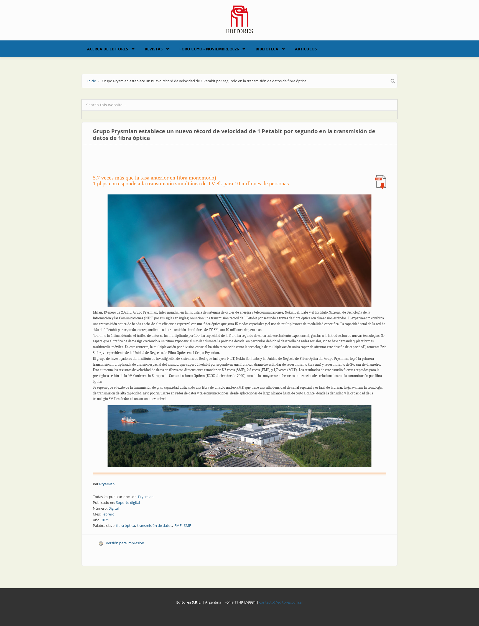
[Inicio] (239, 18)
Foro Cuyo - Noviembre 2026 (209, 49)
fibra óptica (125, 525)
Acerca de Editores (107, 49)
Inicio (91, 80)
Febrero (107, 514)
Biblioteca (267, 49)
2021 (105, 519)
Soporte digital (128, 502)
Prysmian (106, 484)
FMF (178, 525)
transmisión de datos (154, 525)
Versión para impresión (125, 542)
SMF (187, 525)
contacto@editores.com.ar (281, 602)
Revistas (154, 49)
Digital (113, 508)
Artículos (306, 49)
